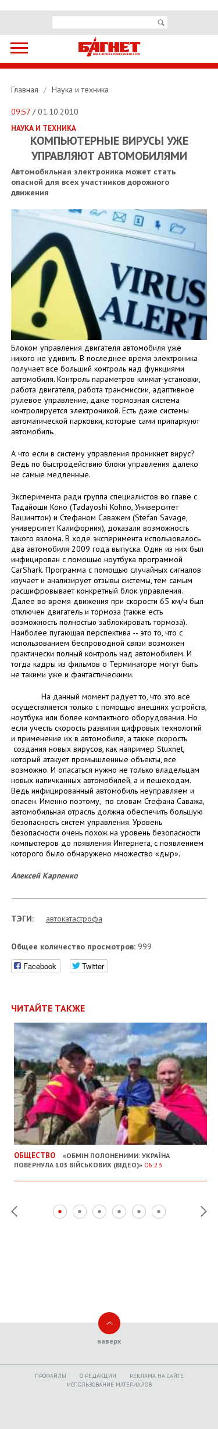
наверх (109, 1341)
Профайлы (50, 1376)
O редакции (98, 1376)
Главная (26, 89)
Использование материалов (109, 1384)
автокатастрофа (74, 918)
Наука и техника (80, 89)
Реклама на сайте (157, 1376)
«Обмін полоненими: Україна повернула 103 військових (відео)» (92, 1160)
